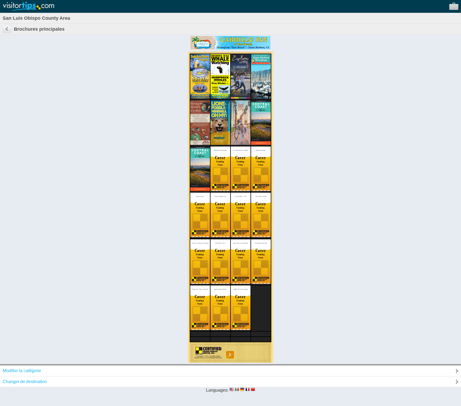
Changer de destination (25, 381)
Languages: (217, 390)
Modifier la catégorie (22, 370)
